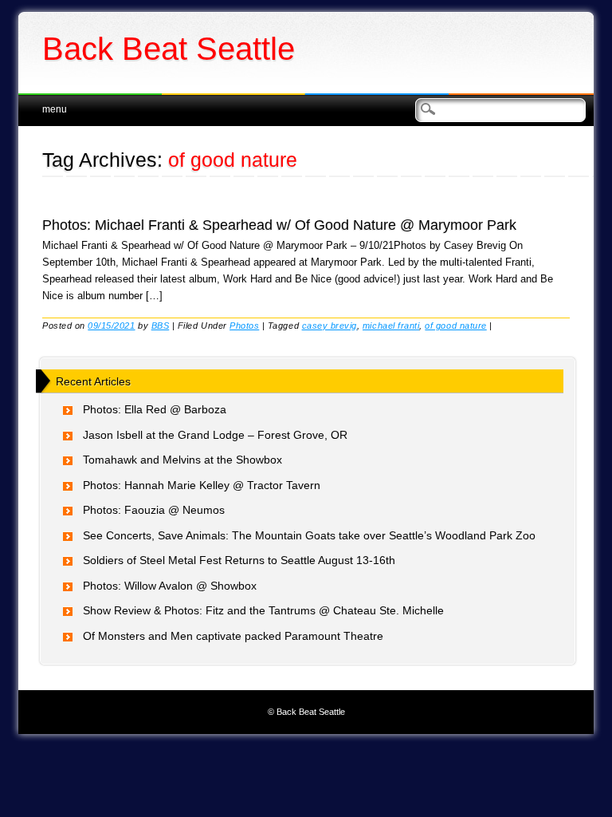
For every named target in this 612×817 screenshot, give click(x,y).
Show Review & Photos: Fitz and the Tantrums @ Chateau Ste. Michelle (263, 610)
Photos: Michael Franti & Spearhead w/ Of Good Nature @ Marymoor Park (279, 225)
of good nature (455, 325)
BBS (160, 325)
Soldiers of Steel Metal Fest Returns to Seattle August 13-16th (239, 560)
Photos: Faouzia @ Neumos (154, 509)
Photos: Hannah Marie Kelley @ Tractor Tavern (201, 485)
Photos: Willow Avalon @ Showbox (170, 585)
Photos (244, 325)
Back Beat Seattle (168, 48)
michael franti (391, 325)
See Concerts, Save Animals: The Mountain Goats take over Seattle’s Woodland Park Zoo (309, 535)
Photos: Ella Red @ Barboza (154, 409)
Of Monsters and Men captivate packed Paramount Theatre (233, 636)
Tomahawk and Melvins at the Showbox (182, 459)
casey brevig (329, 325)
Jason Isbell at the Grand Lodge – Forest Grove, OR (215, 434)
